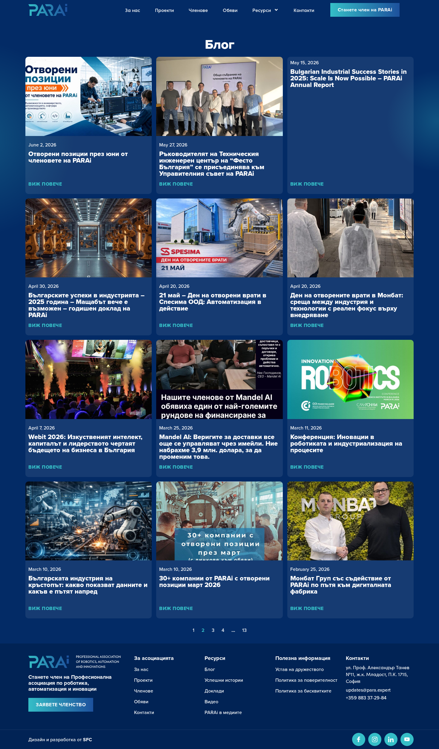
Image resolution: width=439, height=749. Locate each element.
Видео (211, 701)
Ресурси (261, 10)
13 (244, 630)
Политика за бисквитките (303, 690)
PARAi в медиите (223, 712)
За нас (132, 10)
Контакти (304, 10)
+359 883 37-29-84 (366, 697)
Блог (210, 669)
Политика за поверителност (306, 680)
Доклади (214, 690)
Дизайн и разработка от (60, 739)
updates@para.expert (368, 690)
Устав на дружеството (299, 669)
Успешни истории (224, 680)
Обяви (230, 10)
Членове (198, 10)
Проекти (164, 10)
